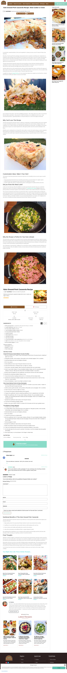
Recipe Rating (6, 481)
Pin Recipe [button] (37, 306)
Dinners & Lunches (18, 3)
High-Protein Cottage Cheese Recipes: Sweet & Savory (9, 637)
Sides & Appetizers (27, 3)
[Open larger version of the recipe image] (40, 296)
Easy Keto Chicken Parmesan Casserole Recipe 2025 (40, 574)
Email (4, 501)
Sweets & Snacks (35, 3)
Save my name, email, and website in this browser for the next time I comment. (23, 510)
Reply (7, 463)
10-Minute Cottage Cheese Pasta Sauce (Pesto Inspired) (39, 637)
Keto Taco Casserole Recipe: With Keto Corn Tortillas (9, 574)
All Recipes (42, 3)
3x (45, 323)
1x (41, 323)
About (47, 3)
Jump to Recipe (21, 13)
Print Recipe (30, 13)
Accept (59, 667)
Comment (6, 483)
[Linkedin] (8, 662)
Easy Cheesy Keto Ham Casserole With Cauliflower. (24, 574)
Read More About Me (13, 611)
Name (4, 497)
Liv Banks (10, 467)
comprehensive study (31, 188)
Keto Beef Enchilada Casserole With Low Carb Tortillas (9, 598)
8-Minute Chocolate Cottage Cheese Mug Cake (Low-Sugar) (24, 637)
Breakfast (10, 3)
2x (43, 323)
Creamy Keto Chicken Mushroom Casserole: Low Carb (40, 598)
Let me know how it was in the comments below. (27, 445)
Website (5, 506)
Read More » (5, 645)
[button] (64, 665)
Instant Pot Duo (15, 73)
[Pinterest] (65, 1)
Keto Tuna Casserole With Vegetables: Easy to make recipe (25, 598)
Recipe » (4, 575)
